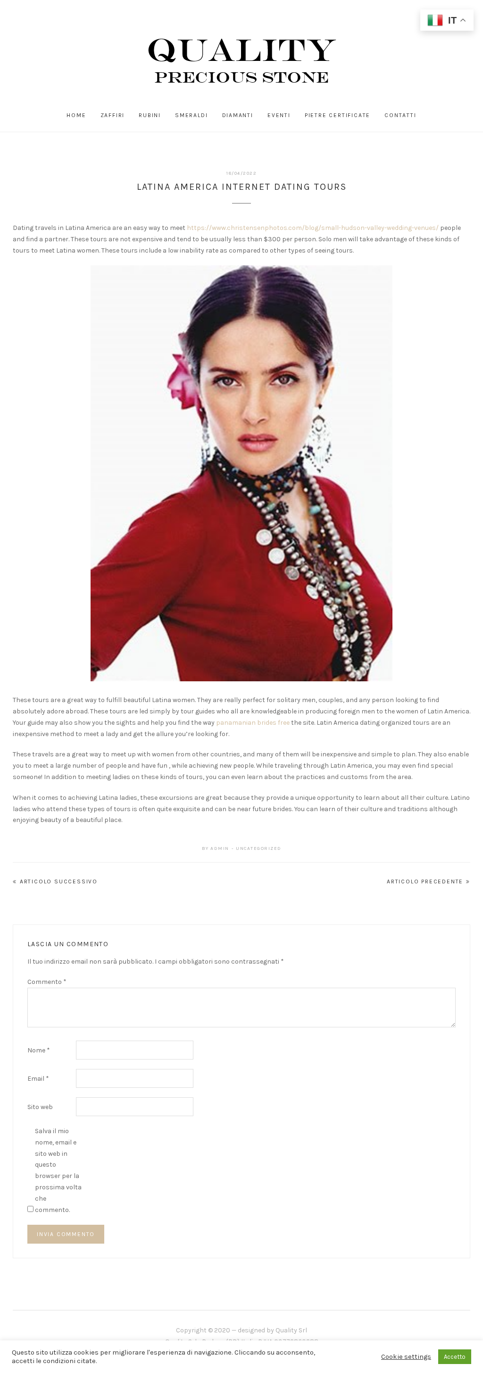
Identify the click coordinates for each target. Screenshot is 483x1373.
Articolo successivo (59, 881)
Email (38, 1079)
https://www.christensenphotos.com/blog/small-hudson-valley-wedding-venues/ (313, 228)
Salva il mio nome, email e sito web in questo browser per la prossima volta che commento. (58, 1170)
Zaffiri (112, 115)
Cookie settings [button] (406, 1357)
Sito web (40, 1107)
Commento (47, 982)
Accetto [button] (455, 1356)
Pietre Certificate (337, 115)
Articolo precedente (425, 881)
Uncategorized (259, 848)
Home (76, 115)
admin (219, 848)
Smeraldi (191, 115)
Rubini (150, 115)
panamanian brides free (253, 723)
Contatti (400, 115)
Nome (38, 1050)
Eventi (279, 115)
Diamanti (237, 115)
